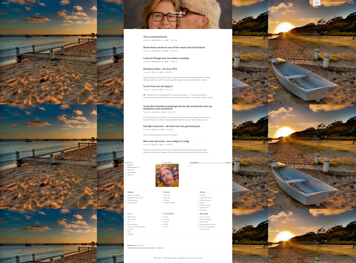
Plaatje (154, 129)
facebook (201, 163)
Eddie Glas (5, 3)
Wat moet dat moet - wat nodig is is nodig (141, 248)
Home (317, 2)
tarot (228, 162)
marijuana (211, 163)
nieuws (221, 163)
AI (189, 163)
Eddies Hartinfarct (337, 2)
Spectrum (155, 112)
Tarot (153, 72)
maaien (207, 163)
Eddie (167, 40)
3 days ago (159, 248)
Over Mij (351, 2)
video (190, 165)
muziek (215, 163)
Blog (324, 2)
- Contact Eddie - (167, 162)
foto (204, 163)
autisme (194, 162)
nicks (218, 163)
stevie (224, 163)
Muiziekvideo (156, 40)
